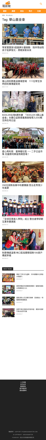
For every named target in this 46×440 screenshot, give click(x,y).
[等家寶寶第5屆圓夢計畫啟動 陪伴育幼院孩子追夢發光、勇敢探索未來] (23, 34)
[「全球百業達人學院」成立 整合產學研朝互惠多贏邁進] (23, 205)
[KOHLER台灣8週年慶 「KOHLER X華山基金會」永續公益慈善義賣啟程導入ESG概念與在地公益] (23, 101)
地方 (4, 111)
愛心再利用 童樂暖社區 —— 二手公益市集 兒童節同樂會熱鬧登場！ (22, 152)
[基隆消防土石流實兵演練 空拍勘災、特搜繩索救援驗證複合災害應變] (8, 301)
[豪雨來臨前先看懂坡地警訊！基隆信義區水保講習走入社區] (8, 289)
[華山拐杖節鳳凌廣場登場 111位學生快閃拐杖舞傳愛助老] (23, 68)
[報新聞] (6, 4)
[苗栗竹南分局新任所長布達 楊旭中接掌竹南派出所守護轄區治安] (8, 312)
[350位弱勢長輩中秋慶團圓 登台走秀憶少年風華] (23, 172)
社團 (4, 77)
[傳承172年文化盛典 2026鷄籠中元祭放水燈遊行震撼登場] (8, 277)
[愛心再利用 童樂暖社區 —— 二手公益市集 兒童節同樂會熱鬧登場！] (23, 138)
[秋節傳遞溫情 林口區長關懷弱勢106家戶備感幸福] (23, 239)
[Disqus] (23, 350)
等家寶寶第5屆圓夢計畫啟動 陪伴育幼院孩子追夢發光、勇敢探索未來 (23, 48)
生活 (4, 44)
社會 (4, 181)
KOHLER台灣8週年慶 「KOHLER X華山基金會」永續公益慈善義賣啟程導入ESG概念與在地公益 (23, 118)
